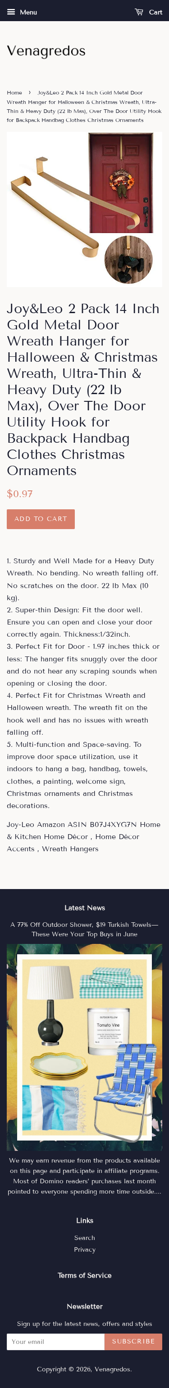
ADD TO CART (40, 519)
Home (14, 92)
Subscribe (133, 1341)
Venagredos (112, 1369)
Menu (27, 12)
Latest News (84, 908)
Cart (154, 12)
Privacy (85, 1249)
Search (84, 1238)
